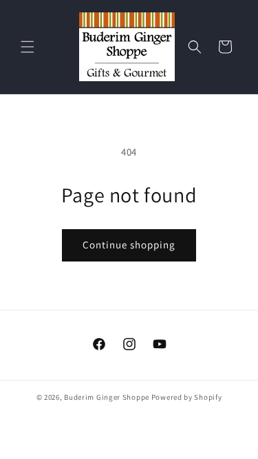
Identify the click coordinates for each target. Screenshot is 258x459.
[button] (27, 47)
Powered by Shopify (186, 397)
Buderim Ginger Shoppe (106, 397)
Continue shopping (129, 244)
